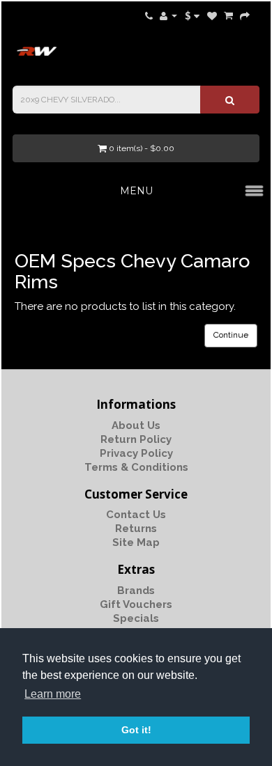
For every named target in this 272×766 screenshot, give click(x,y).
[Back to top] (226, 720)
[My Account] (168, 15)
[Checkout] (245, 15)
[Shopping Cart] (228, 15)
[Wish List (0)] (212, 15)
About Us (136, 425)
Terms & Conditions (136, 467)
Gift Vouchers (136, 604)
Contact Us (136, 514)
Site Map (136, 542)
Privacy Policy (136, 453)
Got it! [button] (136, 729)
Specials (136, 618)
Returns (136, 528)
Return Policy (136, 439)
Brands (136, 590)
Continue (230, 335)
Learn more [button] (52, 694)
